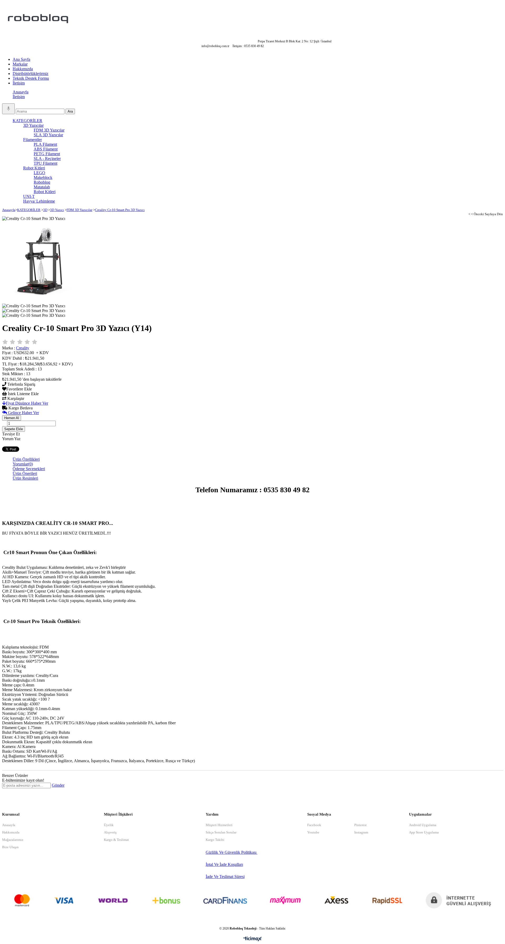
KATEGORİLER (27, 120)
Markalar (20, 64)
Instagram (361, 832)
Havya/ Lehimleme (39, 201)
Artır (4, 422)
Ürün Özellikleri (26, 459)
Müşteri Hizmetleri (219, 825)
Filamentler (32, 139)
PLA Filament (45, 144)
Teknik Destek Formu (31, 78)
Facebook (314, 825)
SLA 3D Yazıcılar (48, 135)
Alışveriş (110, 832)
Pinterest (360, 825)
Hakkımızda (23, 69)
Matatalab (42, 187)
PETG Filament (47, 154)
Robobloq (42, 182)
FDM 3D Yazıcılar (49, 130)
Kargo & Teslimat (116, 840)
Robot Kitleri (34, 168)
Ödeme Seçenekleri (29, 468)
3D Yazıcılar (33, 125)
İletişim (19, 83)
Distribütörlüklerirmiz (30, 73)
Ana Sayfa (21, 59)
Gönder (58, 785)
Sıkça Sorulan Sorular (221, 832)
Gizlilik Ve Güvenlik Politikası (231, 852)
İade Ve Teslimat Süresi (225, 876)
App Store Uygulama (424, 832)
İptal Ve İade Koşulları (224, 864)
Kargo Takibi (215, 840)
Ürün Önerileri (25, 473)
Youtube (313, 832)
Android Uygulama (422, 825)
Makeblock (43, 177)
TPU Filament (45, 163)
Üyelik (109, 825)
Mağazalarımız (12, 840)
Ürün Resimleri (25, 478)
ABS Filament (46, 149)
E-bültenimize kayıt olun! (23, 780)
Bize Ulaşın (10, 847)
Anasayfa (20, 92)
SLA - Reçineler (47, 158)
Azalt (55, 425)
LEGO (39, 172)
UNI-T (29, 196)
